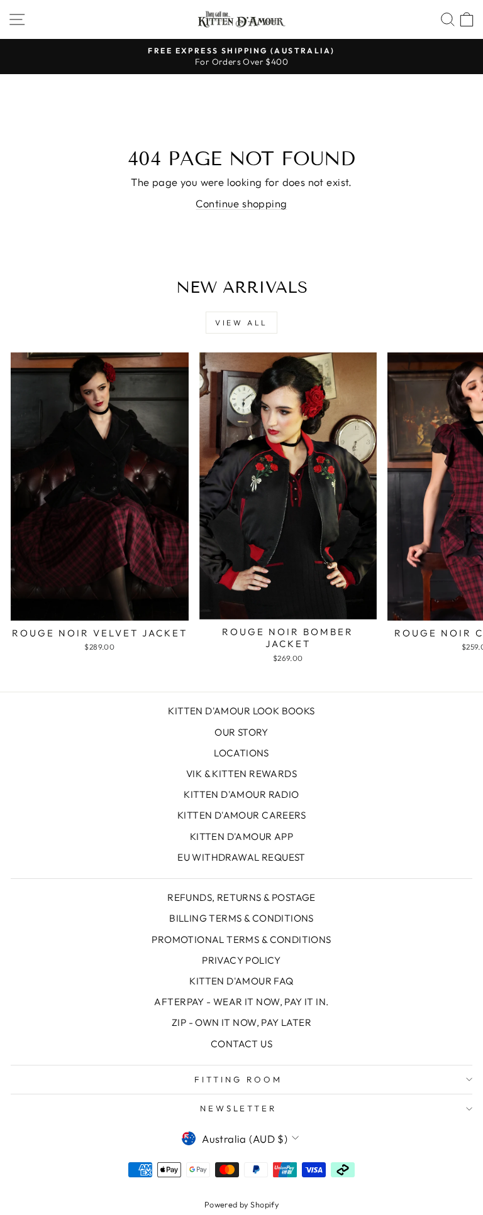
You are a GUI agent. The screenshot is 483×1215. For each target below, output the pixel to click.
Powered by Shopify (241, 1204)
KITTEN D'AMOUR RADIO (241, 794)
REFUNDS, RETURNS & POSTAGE (241, 897)
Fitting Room (238, 1079)
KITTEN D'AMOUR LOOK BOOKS (241, 711)
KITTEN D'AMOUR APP (241, 836)
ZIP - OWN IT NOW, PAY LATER (241, 1022)
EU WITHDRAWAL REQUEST (241, 857)
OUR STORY (241, 732)
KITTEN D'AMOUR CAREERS (241, 815)
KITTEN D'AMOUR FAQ (241, 981)
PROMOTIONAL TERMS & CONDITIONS (241, 939)
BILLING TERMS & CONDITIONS (241, 918)
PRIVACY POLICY (241, 960)
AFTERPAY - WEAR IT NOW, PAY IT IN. (241, 1002)
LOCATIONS (241, 753)
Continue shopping (241, 203)
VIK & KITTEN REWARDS (241, 774)
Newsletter (238, 1108)
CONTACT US (241, 1044)
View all (241, 322)
